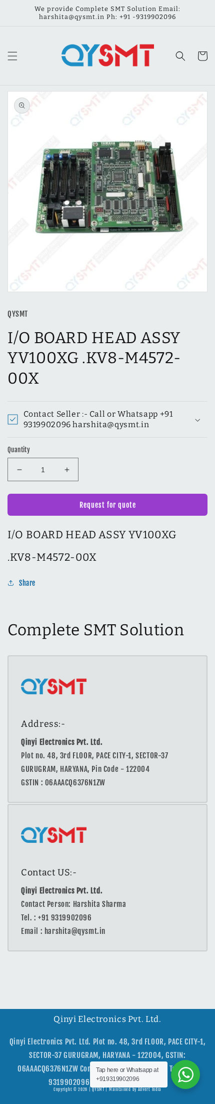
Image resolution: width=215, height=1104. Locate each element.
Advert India (150, 1089)
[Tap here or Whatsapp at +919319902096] (185, 1074)
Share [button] (27, 583)
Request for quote (108, 505)
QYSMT (98, 1089)
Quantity (19, 450)
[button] (13, 56)
